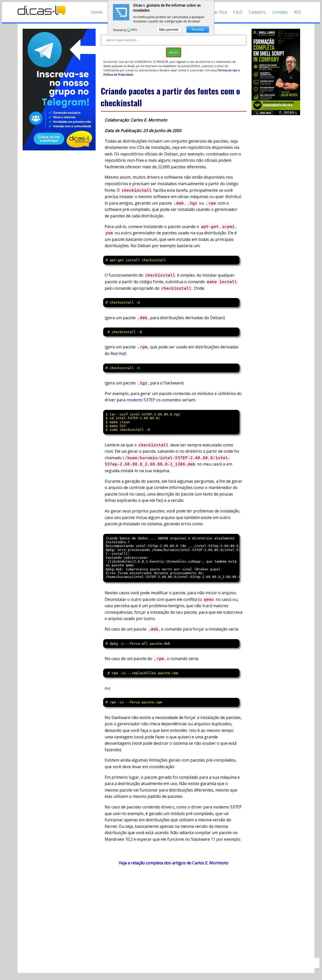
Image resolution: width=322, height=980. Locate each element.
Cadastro (257, 12)
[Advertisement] (174, 914)
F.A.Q (237, 12)
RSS (297, 12)
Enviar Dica (216, 12)
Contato (280, 12)
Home (96, 12)
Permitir (198, 29)
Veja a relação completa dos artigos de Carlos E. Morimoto (173, 863)
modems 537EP (141, 400)
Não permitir (169, 29)
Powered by (120, 30)
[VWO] (132, 30)
